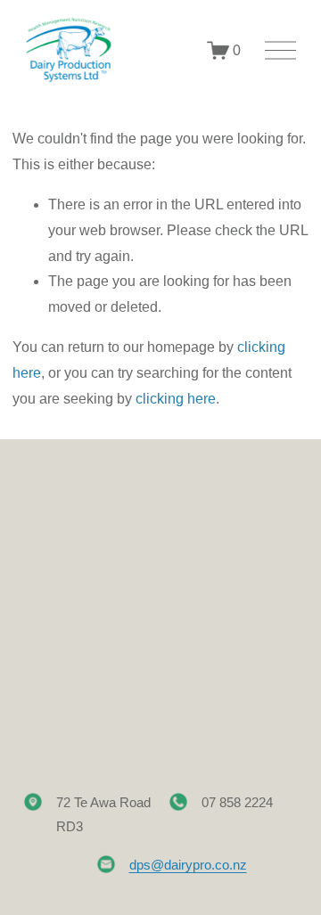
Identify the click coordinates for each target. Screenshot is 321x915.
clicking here (176, 398)
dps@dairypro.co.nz (188, 864)
